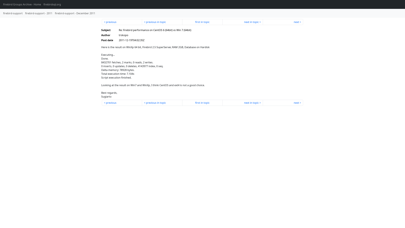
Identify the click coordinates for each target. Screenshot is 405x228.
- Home (22, 4)
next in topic (251, 22)
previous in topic (156, 22)
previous (111, 22)
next (296, 22)
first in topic (202, 22)
